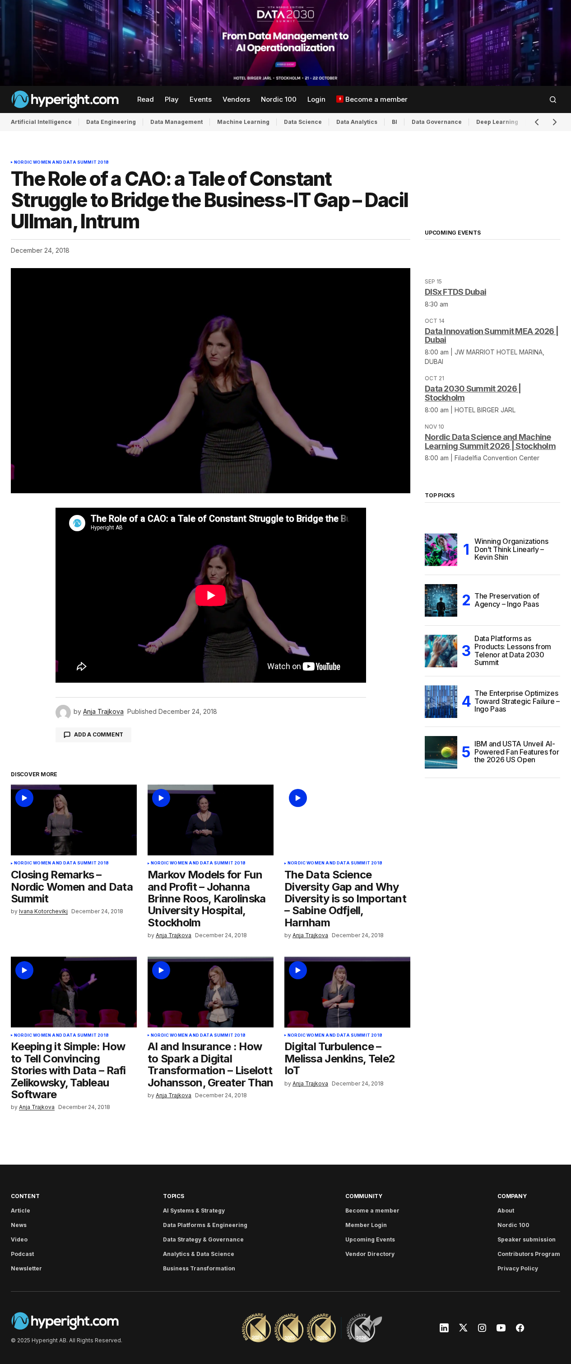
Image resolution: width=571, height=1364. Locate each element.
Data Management (176, 121)
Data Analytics (356, 121)
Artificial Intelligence (41, 121)
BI (394, 121)
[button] (553, 99)
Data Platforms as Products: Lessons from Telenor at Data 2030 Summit (512, 651)
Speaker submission (526, 1239)
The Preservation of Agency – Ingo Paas (506, 600)
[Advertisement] (285, 43)
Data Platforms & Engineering (205, 1225)
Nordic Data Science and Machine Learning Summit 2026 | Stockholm (490, 441)
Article (20, 1210)
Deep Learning (497, 121)
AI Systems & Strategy (194, 1210)
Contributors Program (528, 1254)
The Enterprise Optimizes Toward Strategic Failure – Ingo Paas (517, 701)
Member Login (366, 1225)
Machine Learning (243, 121)
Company (511, 1196)
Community (363, 1196)
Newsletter (26, 1268)
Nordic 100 (513, 1225)
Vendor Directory (370, 1254)
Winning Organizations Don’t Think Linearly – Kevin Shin (511, 549)
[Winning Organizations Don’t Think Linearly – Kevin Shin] (441, 549)
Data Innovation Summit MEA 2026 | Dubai (491, 335)
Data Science (303, 121)
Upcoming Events (370, 1239)
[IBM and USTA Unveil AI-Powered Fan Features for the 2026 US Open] (441, 752)
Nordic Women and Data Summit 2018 (61, 162)
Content (25, 1196)
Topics (173, 1196)
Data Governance (437, 121)
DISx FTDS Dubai (455, 292)
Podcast (22, 1254)
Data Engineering (111, 121)
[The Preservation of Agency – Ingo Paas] (441, 600)
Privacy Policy (517, 1268)
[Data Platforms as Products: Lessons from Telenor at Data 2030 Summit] (441, 651)
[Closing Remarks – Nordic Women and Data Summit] (74, 819)
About (505, 1210)
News (19, 1225)
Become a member (372, 1210)
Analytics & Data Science (198, 1254)
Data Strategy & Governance (203, 1239)
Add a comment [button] (98, 734)
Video (19, 1239)
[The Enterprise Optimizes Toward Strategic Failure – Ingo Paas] (441, 701)
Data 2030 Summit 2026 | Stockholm (473, 393)
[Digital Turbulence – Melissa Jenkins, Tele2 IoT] (347, 992)
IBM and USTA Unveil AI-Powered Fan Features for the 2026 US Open (516, 751)
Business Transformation (199, 1268)
